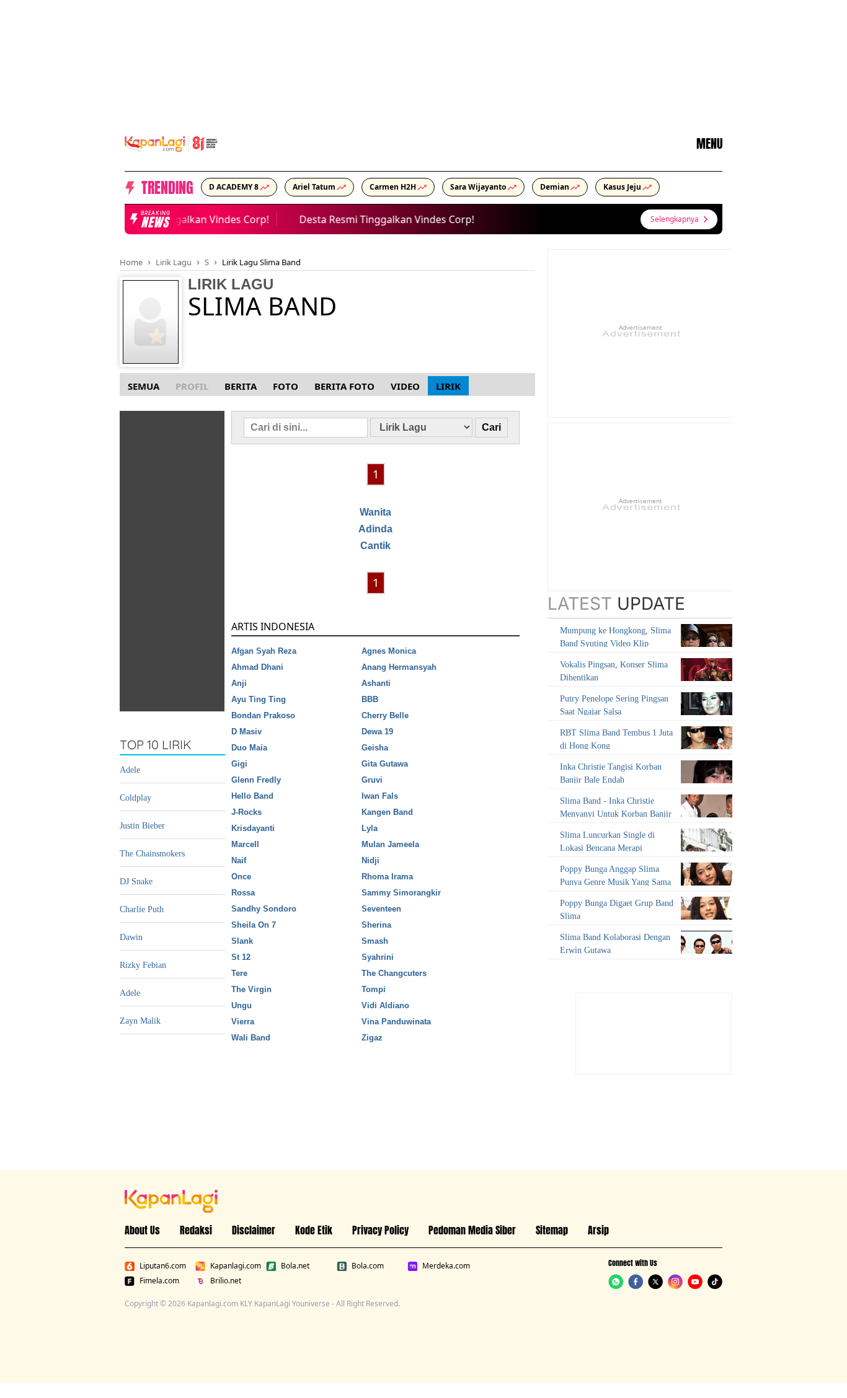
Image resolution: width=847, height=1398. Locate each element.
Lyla (369, 828)
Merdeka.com (446, 1266)
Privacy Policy (380, 1230)
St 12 (241, 957)
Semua (143, 386)
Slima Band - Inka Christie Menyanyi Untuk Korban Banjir (616, 807)
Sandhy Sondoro (263, 908)
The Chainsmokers (152, 853)
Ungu (241, 1005)
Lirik (448, 386)
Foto (285, 386)
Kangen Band (387, 812)
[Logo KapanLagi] (171, 142)
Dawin (131, 937)
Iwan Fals (379, 796)
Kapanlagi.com (235, 1266)
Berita (240, 386)
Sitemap (552, 1230)
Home (131, 262)
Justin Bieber (142, 825)
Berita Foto (344, 386)
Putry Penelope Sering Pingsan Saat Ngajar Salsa (614, 705)
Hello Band (252, 796)
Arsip (598, 1230)
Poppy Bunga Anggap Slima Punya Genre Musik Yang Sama (615, 875)
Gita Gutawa (384, 763)
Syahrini (377, 957)
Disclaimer (253, 1230)
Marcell (245, 844)
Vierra (242, 1021)
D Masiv (246, 731)
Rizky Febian (143, 965)
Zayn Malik (140, 1021)
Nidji (370, 860)
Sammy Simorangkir (401, 892)
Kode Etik (313, 1230)
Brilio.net (225, 1281)
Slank (242, 941)
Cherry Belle (385, 715)
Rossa (243, 892)
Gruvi (372, 780)
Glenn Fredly (256, 780)
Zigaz (372, 1037)
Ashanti (376, 683)
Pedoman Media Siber (472, 1230)
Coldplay (135, 797)
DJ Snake (136, 881)
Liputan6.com (163, 1266)
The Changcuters (394, 973)
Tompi (373, 989)
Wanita (375, 512)
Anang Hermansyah (399, 667)
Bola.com (368, 1266)
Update (616, 603)
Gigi (239, 763)
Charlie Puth (142, 909)
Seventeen (381, 908)
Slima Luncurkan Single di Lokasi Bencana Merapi (607, 841)
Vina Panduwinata (396, 1021)
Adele (130, 770)
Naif (238, 860)
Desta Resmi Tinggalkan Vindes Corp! (175, 219)
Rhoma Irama (387, 876)
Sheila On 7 (253, 925)
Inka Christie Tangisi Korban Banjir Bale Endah (611, 773)
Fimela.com (159, 1281)
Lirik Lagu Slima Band (261, 262)
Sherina (376, 925)
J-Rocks (246, 812)
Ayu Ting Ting (258, 699)
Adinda (375, 529)
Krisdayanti (253, 828)
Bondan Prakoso (263, 715)
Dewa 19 (377, 731)
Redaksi (196, 1230)
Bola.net (295, 1266)
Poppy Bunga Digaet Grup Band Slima (616, 910)
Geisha (374, 747)
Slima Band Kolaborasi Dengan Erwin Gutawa (615, 944)
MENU (709, 143)
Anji (239, 683)
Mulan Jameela (390, 844)
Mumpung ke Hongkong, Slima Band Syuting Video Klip (615, 637)
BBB (369, 699)
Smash (374, 941)
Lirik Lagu (174, 262)
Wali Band (250, 1037)
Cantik (375, 545)
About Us (142, 1230)
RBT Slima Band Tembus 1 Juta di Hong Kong (616, 739)
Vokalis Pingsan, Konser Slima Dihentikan (614, 671)
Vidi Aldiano (385, 1005)
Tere (239, 973)
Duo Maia (249, 747)
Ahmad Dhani (257, 667)
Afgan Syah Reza (263, 651)
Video (405, 386)
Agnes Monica (388, 651)
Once (241, 876)
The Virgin (251, 989)
